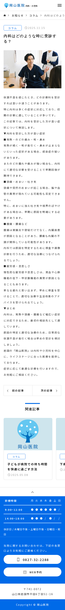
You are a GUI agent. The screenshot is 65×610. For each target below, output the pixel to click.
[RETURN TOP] (32, 491)
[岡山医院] (34, 5)
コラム (12, 28)
